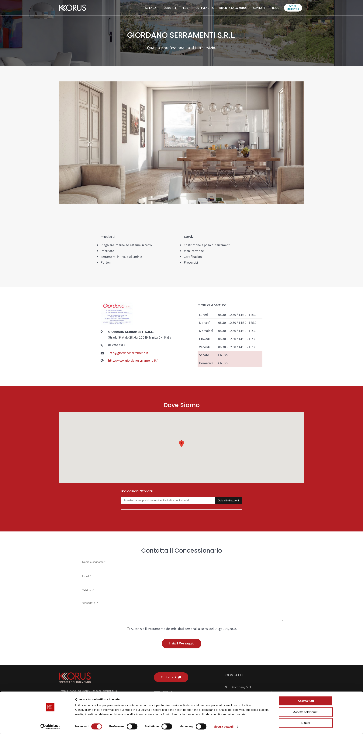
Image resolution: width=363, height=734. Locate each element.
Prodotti (169, 8)
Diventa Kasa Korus (233, 8)
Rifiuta (305, 723)
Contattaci (168, 677)
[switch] (132, 726)
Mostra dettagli (223, 726)
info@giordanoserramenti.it (128, 353)
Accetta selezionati (305, 712)
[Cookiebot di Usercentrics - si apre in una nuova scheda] (50, 726)
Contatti (259, 8)
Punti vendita (204, 8)
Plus (185, 8)
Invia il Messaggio (181, 643)
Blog (275, 8)
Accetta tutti (306, 700)
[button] (181, 443)
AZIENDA (150, 8)
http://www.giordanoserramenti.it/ (132, 360)
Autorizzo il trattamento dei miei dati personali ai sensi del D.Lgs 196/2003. (183, 628)
